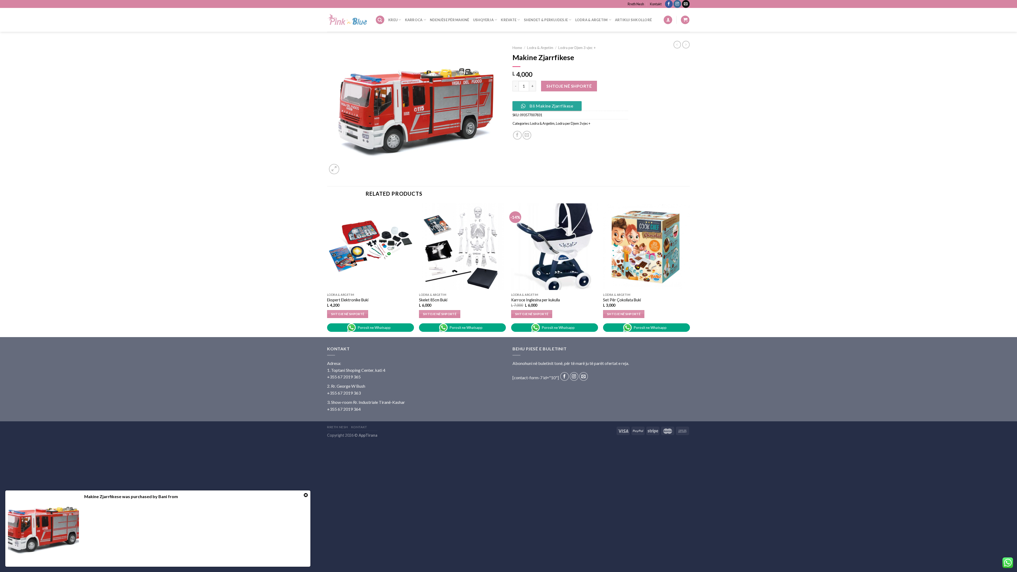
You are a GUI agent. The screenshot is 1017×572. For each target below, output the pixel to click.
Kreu (393, 20)
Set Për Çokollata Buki (622, 300)
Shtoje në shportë (569, 85)
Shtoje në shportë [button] (347, 314)
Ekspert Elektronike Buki (347, 300)
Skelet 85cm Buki (433, 300)
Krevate (508, 20)
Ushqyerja (483, 20)
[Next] (690, 270)
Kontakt (656, 4)
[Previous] (327, 270)
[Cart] (685, 20)
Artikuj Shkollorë (633, 20)
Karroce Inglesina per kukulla (535, 300)
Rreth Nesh (636, 4)
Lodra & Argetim (591, 20)
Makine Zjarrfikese (102, 496)
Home (517, 48)
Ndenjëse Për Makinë (449, 20)
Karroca (414, 20)
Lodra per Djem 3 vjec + (577, 48)
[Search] (380, 20)
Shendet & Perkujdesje (546, 20)
